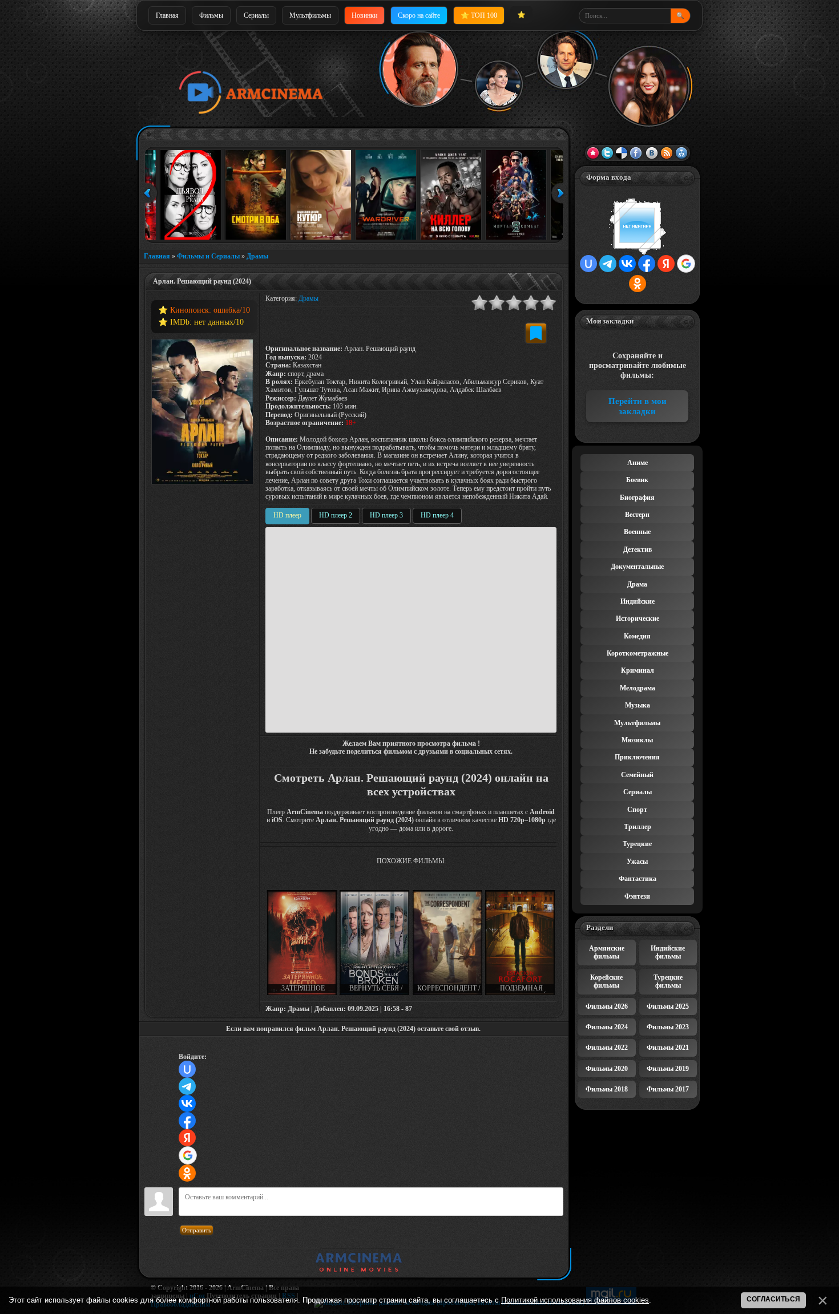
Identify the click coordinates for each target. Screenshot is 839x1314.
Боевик (637, 480)
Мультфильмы (310, 15)
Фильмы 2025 (668, 1006)
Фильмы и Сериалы (208, 256)
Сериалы (256, 15)
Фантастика (637, 879)
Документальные (637, 567)
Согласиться (773, 1299)
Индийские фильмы (668, 952)
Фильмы (211, 15)
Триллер (637, 827)
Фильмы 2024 (607, 1027)
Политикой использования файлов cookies (575, 1300)
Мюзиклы (637, 740)
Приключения (637, 757)
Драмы (257, 256)
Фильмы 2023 (668, 1027)
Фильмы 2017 (668, 1089)
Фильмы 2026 (607, 1006)
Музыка (637, 705)
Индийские (637, 601)
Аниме (637, 463)
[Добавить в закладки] (536, 333)
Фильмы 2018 (607, 1089)
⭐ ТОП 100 (479, 15)
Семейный (637, 775)
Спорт (637, 810)
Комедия (637, 636)
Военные (637, 532)
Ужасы (637, 862)
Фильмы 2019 (668, 1069)
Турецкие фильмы (668, 981)
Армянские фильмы (606, 952)
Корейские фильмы (606, 981)
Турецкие (637, 844)
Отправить (196, 1230)
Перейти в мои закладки (637, 406)
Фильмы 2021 (668, 1048)
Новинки (364, 15)
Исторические (637, 618)
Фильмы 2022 (607, 1048)
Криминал (637, 670)
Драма (637, 584)
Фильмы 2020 (607, 1069)
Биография (637, 498)
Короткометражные (637, 653)
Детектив (637, 549)
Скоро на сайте (419, 15)
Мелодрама (637, 688)
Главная (167, 15)
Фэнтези (637, 896)
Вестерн (637, 515)
